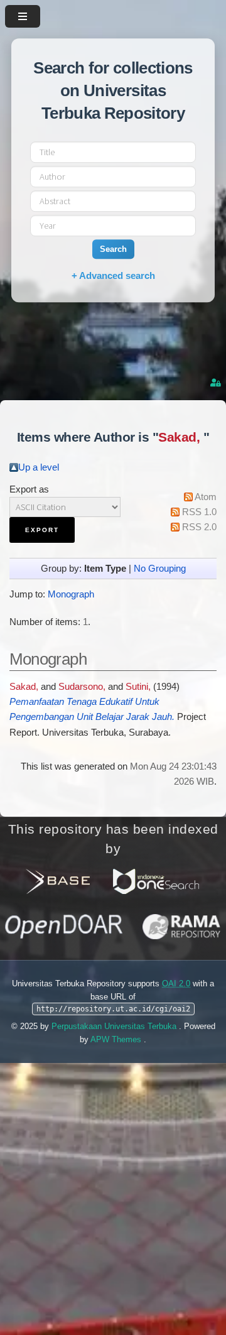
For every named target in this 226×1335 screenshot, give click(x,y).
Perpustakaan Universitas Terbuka (115, 1026)
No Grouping (160, 569)
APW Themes (117, 1039)
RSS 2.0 (199, 527)
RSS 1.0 (199, 512)
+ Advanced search (113, 275)
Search (113, 249)
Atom (206, 497)
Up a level (38, 467)
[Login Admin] (216, 383)
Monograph (71, 594)
